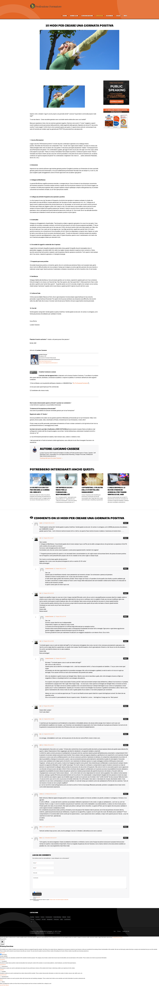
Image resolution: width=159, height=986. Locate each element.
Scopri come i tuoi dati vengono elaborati (59, 899)
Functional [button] (2, 959)
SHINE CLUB (74, 16)
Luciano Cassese (49, 568)
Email (34, 868)
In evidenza (38, 919)
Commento (35, 877)
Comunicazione (87, 16)
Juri (40, 538)
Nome (35, 863)
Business (109, 16)
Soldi (118, 16)
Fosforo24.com (43, 933)
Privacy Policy (119, 937)
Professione (56, 919)
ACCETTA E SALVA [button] (4, 985)
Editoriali (64, 917)
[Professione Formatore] (46, 8)
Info (125, 16)
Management (49, 919)
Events (68, 917)
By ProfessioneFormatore (80, 383)
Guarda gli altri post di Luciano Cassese (51, 458)
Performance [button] (3, 964)
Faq (114, 931)
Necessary (4, 954)
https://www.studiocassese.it (45, 361)
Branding (32, 917)
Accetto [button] (114, 937)
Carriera (42, 917)
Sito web (35, 872)
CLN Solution (57, 933)
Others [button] (1, 980)
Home (65, 16)
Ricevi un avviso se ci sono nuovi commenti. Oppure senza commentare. (37, 896)
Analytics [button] (2, 969)
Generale (32, 919)
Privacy (119, 931)
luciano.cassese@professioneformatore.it (48, 362)
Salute (61, 919)
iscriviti (38, 897)
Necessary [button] (2, 952)
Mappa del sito (126, 931)
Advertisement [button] (3, 974)
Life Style (99, 16)
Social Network (67, 919)
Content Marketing (57, 917)
